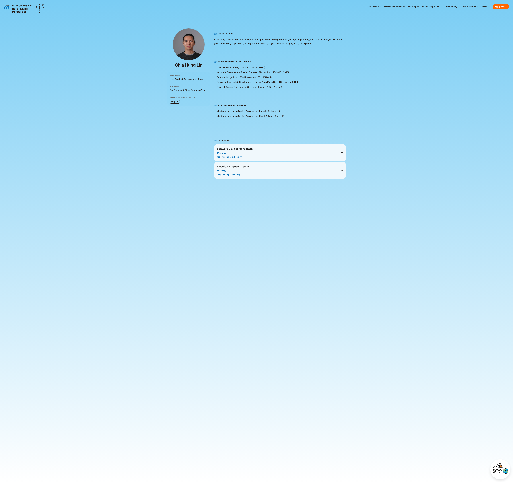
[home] (24, 8)
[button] (374, 6)
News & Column (470, 7)
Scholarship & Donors (432, 7)
